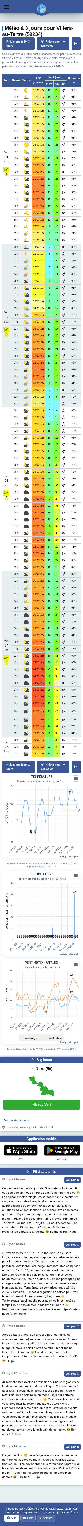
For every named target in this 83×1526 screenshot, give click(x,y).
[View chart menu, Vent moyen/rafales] (76, 964)
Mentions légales (68, 1512)
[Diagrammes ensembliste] (76, 43)
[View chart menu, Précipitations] (76, 876)
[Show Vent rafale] (53, 1038)
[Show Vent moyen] (29, 1038)
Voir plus (71, 1180)
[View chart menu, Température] (76, 779)
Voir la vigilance (15, 1120)
